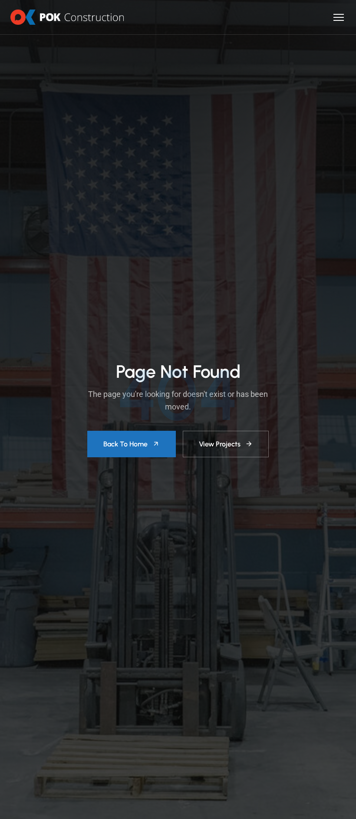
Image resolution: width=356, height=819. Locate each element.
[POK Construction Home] (67, 17)
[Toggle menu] (339, 17)
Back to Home (125, 444)
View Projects (220, 444)
